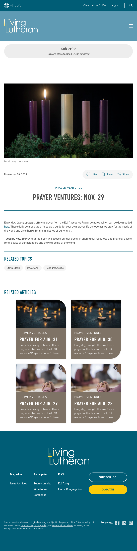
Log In (115, 5)
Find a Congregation (70, 489)
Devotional (33, 267)
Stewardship (13, 267)
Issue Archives (18, 483)
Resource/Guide (55, 267)
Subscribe (107, 477)
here (6, 226)
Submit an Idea (42, 483)
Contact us (40, 495)
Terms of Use (27, 525)
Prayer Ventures (68, 187)
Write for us (40, 489)
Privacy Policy (40, 525)
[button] (131, 5)
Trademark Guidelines (62, 525)
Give (94, 5)
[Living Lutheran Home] (21, 26)
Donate (107, 489)
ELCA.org (63, 483)
